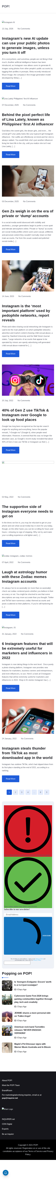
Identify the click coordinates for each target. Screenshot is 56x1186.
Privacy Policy (37, 960)
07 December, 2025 (10, 105)
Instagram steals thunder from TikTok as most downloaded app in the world (27, 753)
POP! (6, 6)
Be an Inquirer (8, 1134)
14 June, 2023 (8, 296)
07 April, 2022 (7, 562)
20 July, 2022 (7, 400)
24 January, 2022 (9, 738)
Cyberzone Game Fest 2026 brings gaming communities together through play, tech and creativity (33, 999)
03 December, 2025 (10, 201)
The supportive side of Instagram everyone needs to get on (27, 511)
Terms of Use (39, 958)
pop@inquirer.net (10, 1098)
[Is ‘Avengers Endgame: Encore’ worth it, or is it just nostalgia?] (7, 985)
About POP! (7, 1080)
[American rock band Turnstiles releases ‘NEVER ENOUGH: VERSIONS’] (7, 1030)
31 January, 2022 (9, 634)
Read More (10, 86)
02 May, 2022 (7, 497)
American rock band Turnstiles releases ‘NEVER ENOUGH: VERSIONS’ (29, 1030)
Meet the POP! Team (11, 1085)
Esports (5, 1129)
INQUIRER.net (8, 1119)
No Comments (24, 29)
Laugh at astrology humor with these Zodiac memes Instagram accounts (24, 576)
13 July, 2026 (7, 29)
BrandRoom (7, 1090)
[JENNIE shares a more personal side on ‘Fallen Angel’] (7, 1016)
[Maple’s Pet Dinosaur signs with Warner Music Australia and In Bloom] (7, 1047)
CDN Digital (7, 1124)
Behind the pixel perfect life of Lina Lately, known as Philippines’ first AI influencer (28, 119)
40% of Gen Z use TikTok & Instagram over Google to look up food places (25, 415)
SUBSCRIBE (47, 935)
